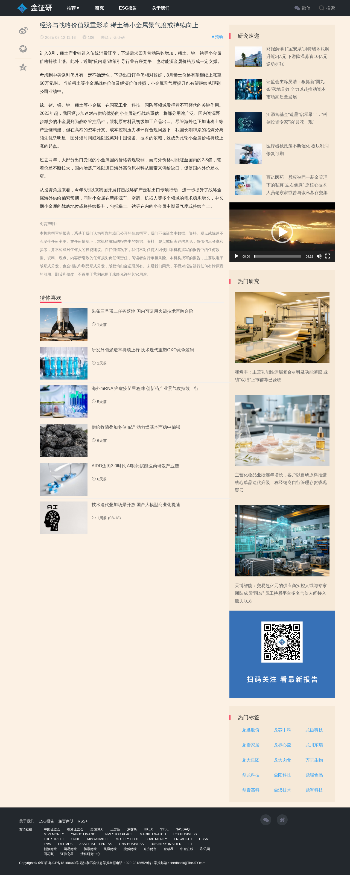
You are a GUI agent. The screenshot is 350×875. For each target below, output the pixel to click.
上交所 (115, 829)
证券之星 (67, 854)
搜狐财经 (130, 849)
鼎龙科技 (250, 775)
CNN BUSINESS (131, 844)
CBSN (203, 839)
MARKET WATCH (153, 834)
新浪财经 (50, 849)
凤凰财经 (110, 849)
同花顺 (49, 854)
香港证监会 (75, 829)
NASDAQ (182, 829)
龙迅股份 (250, 730)
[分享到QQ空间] (23, 73)
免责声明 (66, 821)
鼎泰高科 (250, 790)
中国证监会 (52, 829)
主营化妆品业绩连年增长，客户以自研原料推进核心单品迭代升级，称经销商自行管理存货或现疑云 (281, 482)
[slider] (277, 256)
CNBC (75, 839)
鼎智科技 (314, 790)
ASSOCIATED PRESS (95, 844)
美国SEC (97, 829)
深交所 (132, 829)
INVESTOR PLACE (118, 834)
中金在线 (186, 849)
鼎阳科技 (282, 775)
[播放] (236, 256)
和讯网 (205, 849)
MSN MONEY (54, 834)
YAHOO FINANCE (84, 834)
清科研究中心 (90, 854)
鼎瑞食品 (314, 775)
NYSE (164, 829)
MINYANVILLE (98, 839)
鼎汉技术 (282, 790)
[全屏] (328, 256)
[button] (282, 232)
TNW (47, 844)
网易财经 (70, 849)
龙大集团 (250, 760)
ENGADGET (183, 839)
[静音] (319, 256)
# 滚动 (217, 37)
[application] (282, 232)
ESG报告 (128, 8)
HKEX (148, 829)
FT (190, 844)
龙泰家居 (250, 745)
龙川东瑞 (314, 745)
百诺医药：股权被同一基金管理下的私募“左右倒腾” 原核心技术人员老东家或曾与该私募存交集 (297, 185)
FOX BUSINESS (185, 834)
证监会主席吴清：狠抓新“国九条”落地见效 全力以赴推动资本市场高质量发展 (296, 89)
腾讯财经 (90, 849)
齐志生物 (314, 760)
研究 (99, 8)
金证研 (119, 37)
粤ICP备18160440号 (63, 863)
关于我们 (161, 8)
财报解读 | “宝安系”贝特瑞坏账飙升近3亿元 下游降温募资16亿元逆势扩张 (297, 56)
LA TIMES (65, 844)
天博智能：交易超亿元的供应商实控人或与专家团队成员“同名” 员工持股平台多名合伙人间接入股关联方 (281, 593)
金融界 (168, 849)
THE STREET (54, 839)
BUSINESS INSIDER (166, 844)
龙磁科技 (314, 730)
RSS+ (83, 821)
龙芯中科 (282, 730)
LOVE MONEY (156, 839)
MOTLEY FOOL (127, 839)
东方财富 (150, 849)
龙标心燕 (282, 745)
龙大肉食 (282, 760)
